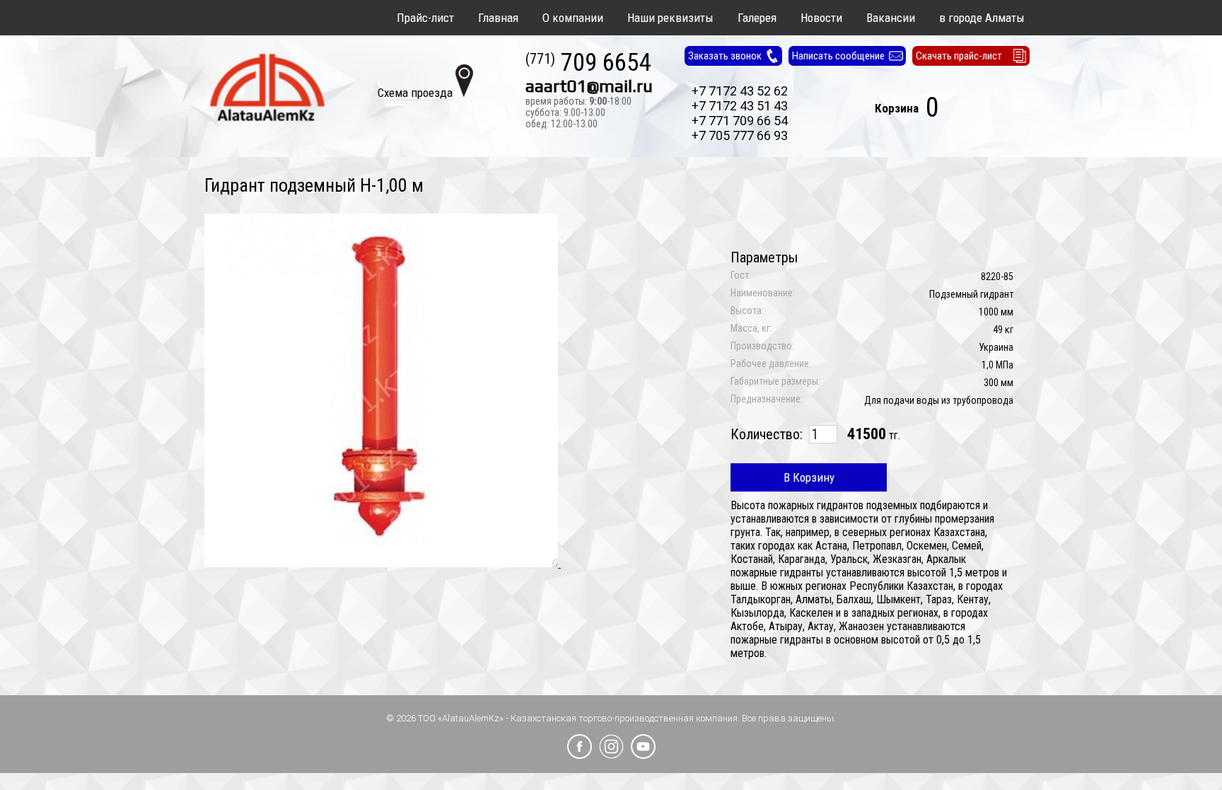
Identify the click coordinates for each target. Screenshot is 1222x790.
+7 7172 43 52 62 (740, 90)
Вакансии (890, 18)
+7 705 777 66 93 (740, 135)
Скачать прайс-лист (959, 56)
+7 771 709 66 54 (740, 120)
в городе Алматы (982, 18)
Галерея (757, 18)
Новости (821, 18)
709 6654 (588, 63)
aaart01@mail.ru (589, 86)
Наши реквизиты (670, 18)
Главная (498, 18)
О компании (572, 18)
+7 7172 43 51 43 (740, 105)
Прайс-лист (425, 18)
